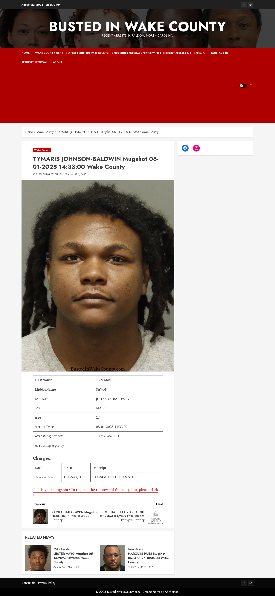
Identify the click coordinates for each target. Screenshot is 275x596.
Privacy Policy (46, 583)
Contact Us (220, 53)
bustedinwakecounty (49, 174)
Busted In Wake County (137, 26)
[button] (251, 85)
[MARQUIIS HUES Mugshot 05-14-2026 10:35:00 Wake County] (112, 558)
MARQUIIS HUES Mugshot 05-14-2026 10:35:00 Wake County (148, 558)
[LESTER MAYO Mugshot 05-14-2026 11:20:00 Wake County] (38, 558)
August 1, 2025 (77, 174)
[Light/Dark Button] (243, 86)
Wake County (118, 53)
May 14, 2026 (64, 567)
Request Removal (34, 62)
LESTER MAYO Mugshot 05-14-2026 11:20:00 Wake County (74, 558)
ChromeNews (151, 592)
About (57, 62)
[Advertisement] (130, 95)
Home (26, 53)
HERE (37, 495)
